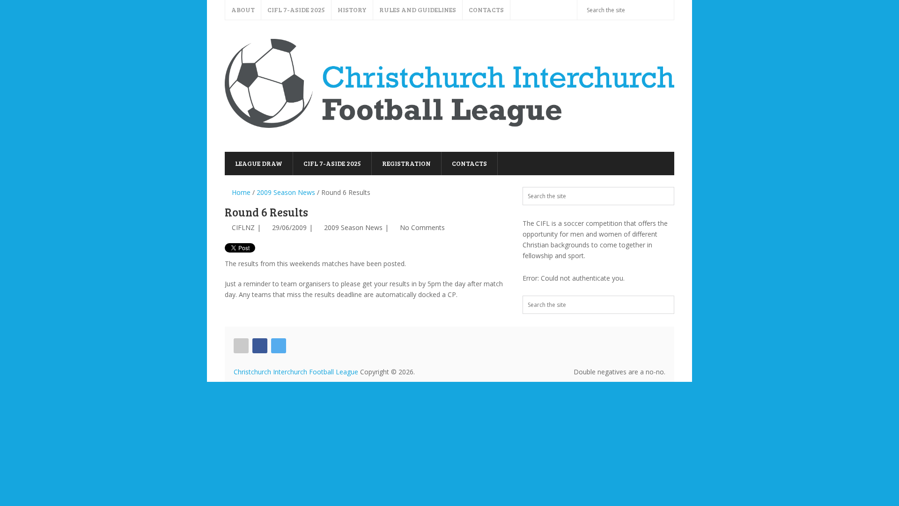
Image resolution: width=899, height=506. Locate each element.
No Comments (422, 227)
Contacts (486, 9)
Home (240, 192)
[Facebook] (259, 345)
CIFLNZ (243, 227)
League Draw (258, 163)
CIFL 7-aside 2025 (296, 9)
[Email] (241, 345)
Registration (406, 163)
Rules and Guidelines (417, 9)
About (243, 9)
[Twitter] (278, 345)
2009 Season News (286, 192)
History (352, 9)
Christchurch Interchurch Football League (296, 371)
